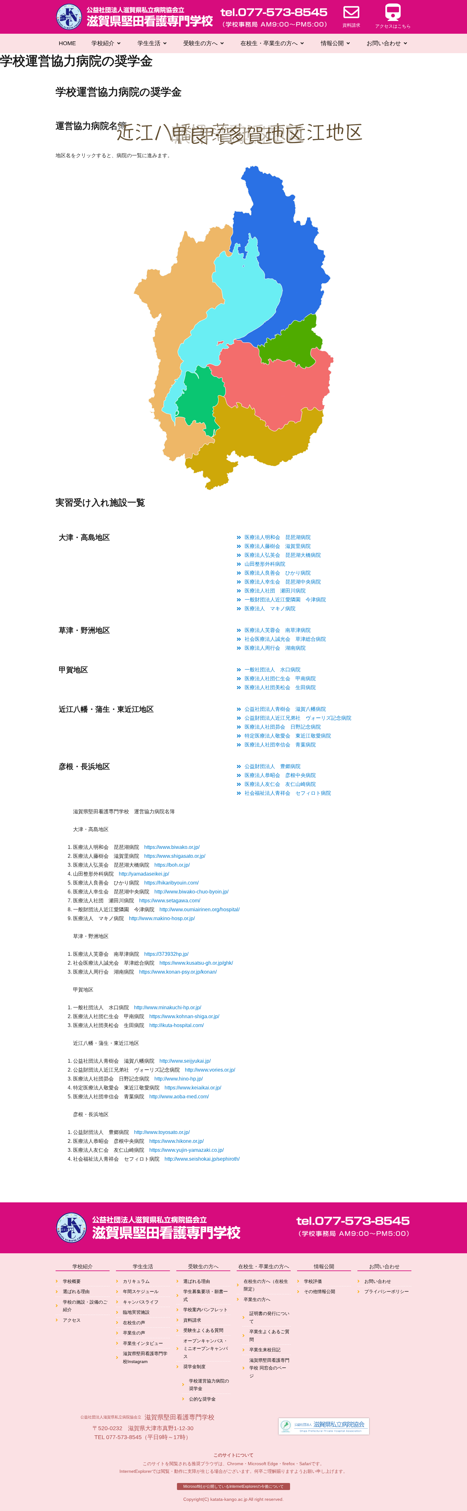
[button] (106, 43)
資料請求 (351, 25)
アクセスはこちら (393, 26)
